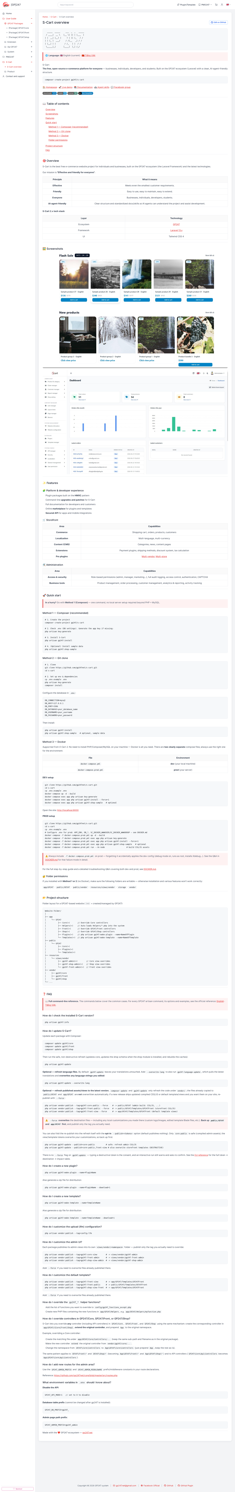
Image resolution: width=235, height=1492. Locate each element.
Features (50, 118)
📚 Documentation (83, 87)
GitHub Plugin (187, 1485)
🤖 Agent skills (101, 87)
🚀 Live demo (65, 87)
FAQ (48, 150)
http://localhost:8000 (68, 810)
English (220, 1001)
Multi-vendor (148, 556)
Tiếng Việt (50, 1005)
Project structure (54, 146)
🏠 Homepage (50, 87)
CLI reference (201, 1155)
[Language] (228, 5)
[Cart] (216, 4)
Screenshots (52, 114)
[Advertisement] (120, 1460)
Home (45, 17)
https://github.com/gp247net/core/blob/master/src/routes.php (86, 1375)
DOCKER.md (51, 859)
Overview (50, 109)
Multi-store (161, 556)
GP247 (176, 224)
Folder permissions (58, 140)
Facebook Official (152, 1485)
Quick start (51, 122)
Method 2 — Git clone (59, 131)
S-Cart (53, 17)
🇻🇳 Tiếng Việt (88, 55)
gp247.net (87, 1432)
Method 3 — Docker (59, 135)
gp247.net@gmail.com (126, 1485)
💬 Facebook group (121, 87)
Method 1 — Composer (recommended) (68, 127)
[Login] (222, 4)
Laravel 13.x (176, 230)
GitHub (170, 1485)
